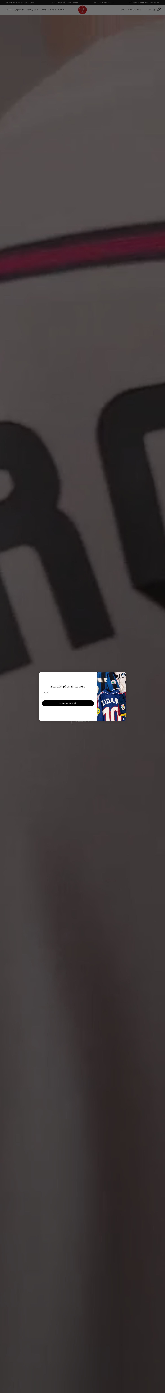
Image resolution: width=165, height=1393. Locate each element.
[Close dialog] (123, 674)
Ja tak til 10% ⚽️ (68, 703)
